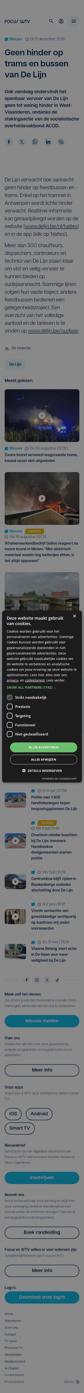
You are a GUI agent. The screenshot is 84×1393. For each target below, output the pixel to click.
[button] (42, 687)
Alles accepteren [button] (44, 747)
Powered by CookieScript (59, 778)
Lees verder (55, 680)
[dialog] (42, 696)
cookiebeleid (35, 680)
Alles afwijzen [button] (43, 759)
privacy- (13, 680)
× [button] (74, 616)
